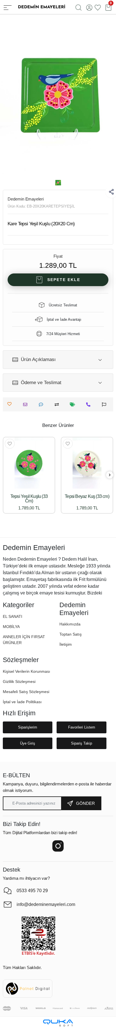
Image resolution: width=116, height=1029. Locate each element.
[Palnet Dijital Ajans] (27, 988)
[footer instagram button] (58, 846)
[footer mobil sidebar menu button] (8, 7)
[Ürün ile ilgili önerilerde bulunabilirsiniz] (105, 404)
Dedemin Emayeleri (26, 199)
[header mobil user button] (89, 7)
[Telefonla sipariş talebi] (90, 404)
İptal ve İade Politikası (22, 702)
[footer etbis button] (38, 936)
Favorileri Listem (81, 727)
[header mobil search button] (78, 7)
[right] (110, 475)
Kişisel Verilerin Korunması (26, 671)
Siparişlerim (27, 727)
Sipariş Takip (81, 743)
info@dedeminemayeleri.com (46, 904)
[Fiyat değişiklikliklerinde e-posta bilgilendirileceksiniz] (73, 404)
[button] (11, 627)
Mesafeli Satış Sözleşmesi (26, 691)
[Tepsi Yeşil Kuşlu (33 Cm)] (29, 463)
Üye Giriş (27, 743)
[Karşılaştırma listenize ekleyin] (58, 404)
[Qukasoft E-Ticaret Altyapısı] (58, 1022)
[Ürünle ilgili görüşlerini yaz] (42, 404)
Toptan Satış (70, 634)
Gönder (85, 803)
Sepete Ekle (63, 279)
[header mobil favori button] (98, 7)
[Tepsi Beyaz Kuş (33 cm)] (87, 463)
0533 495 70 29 (32, 890)
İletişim (65, 644)
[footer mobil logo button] (41, 7)
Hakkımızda (70, 624)
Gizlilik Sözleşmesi (19, 681)
